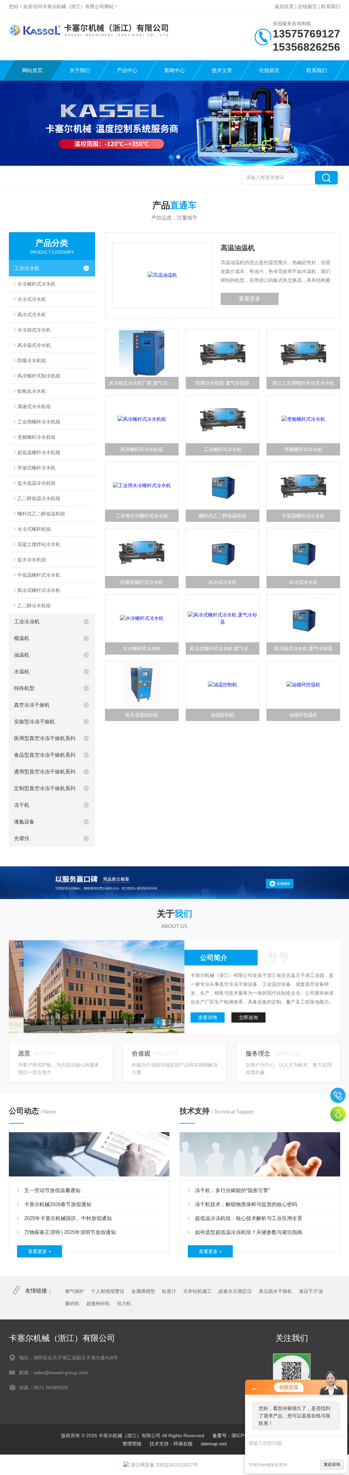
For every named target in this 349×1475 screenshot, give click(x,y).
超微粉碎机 (98, 1303)
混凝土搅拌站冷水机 (38, 544)
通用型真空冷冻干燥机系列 (44, 771)
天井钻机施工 (197, 1291)
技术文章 (222, 70)
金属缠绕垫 (143, 1291)
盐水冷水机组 (31, 559)
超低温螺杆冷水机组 (38, 452)
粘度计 (169, 1291)
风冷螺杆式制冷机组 (38, 376)
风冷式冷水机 (31, 314)
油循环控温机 (303, 715)
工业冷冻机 (27, 621)
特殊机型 (24, 688)
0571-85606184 (338, 1095)
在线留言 (307, 6)
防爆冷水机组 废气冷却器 (222, 383)
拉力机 (124, 1303)
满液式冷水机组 (34, 406)
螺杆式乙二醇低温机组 (41, 513)
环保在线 (183, 1443)
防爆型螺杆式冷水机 (141, 582)
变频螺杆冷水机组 (36, 437)
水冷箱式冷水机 (34, 330)
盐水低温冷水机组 (36, 483)
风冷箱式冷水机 (34, 345)
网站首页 (32, 70)
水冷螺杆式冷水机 (36, 284)
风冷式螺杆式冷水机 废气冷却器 (223, 648)
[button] (171, 157)
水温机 (21, 671)
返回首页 (284, 6)
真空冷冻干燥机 (32, 705)
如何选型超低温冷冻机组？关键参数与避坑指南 (248, 1232)
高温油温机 (154, 248)
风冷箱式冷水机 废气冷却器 (303, 648)
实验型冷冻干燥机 (34, 721)
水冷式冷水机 (31, 299)
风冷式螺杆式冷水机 (38, 590)
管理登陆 (131, 1443)
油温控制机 (222, 715)
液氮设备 (24, 821)
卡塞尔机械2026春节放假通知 (57, 1204)
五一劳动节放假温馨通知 (52, 1190)
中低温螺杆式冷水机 (38, 575)
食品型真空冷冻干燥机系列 (44, 755)
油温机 (21, 655)
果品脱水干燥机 (275, 1291)
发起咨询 (332, 1464)
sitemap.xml (214, 1443)
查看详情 (207, 1017)
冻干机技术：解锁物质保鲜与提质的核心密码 (246, 1204)
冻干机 (21, 805)
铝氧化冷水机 (31, 391)
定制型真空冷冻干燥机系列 (44, 788)
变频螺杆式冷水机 (303, 449)
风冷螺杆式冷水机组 (141, 449)
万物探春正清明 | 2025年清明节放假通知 (70, 1232)
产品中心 (127, 70)
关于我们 (80, 70)
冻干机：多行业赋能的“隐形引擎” (232, 1190)
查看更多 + (39, 1251)
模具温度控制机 (141, 715)
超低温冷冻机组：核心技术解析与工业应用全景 (248, 1218)
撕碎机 (72, 1303)
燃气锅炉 (74, 1291)
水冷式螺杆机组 (34, 529)
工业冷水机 (27, 268)
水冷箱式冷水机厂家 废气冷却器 (143, 383)
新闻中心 (174, 70)
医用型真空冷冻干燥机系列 (44, 738)
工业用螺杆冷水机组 (38, 421)
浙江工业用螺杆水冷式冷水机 (303, 383)
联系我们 (330, 6)
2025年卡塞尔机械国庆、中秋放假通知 (68, 1218)
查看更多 (166, 299)
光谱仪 (21, 838)
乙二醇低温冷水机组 (38, 498)
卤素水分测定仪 (235, 1291)
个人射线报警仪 (107, 1291)
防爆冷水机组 (31, 360)
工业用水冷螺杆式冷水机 (142, 515)
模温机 (21, 638)
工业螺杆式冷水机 (222, 449)
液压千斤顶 (311, 1291)
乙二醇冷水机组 (34, 605)
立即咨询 (248, 1017)
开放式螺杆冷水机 (36, 467)
